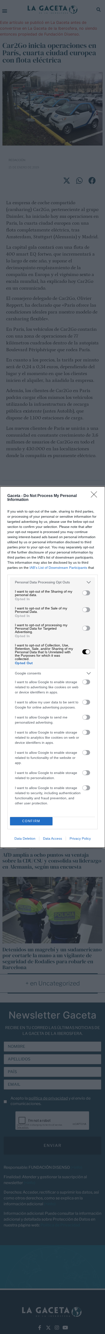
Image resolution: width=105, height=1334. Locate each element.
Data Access (52, 838)
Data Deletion (24, 838)
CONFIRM (31, 821)
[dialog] (52, 667)
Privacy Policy (80, 838)
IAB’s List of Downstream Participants (58, 568)
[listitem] (52, 582)
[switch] (86, 592)
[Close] (95, 496)
